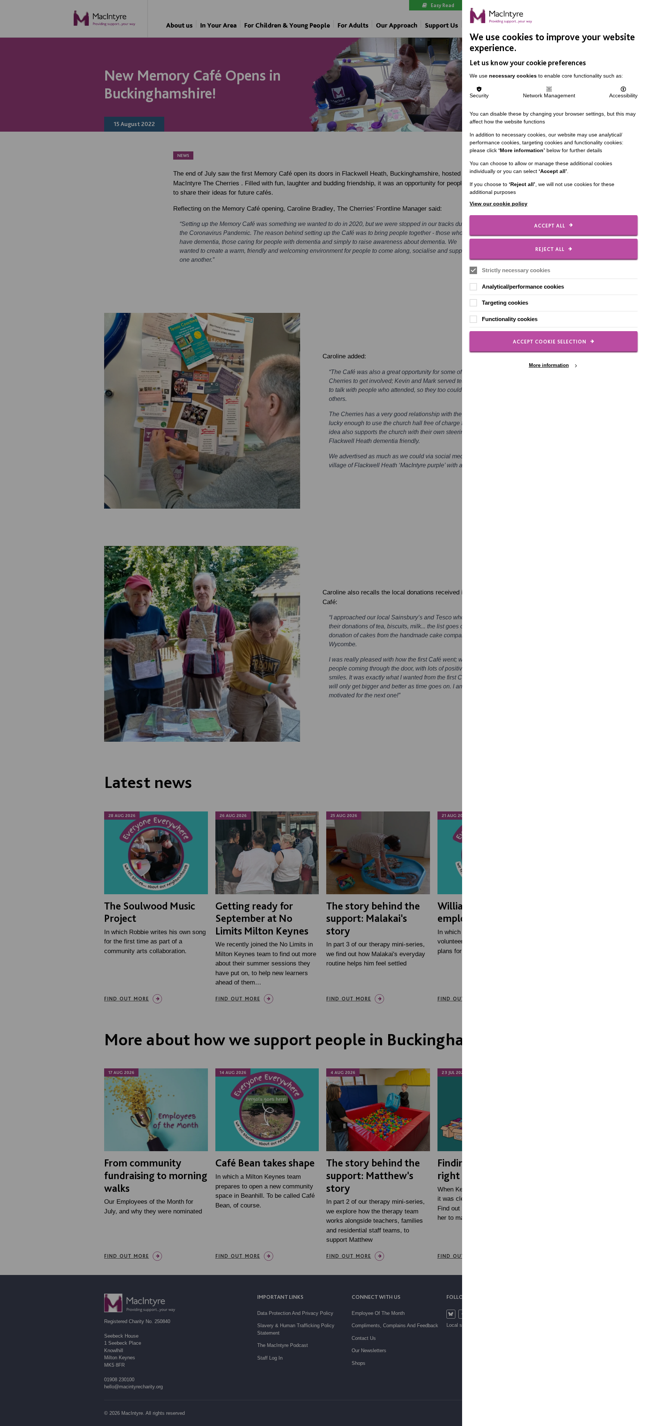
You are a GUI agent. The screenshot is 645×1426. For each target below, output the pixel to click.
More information (549, 365)
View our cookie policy (498, 204)
